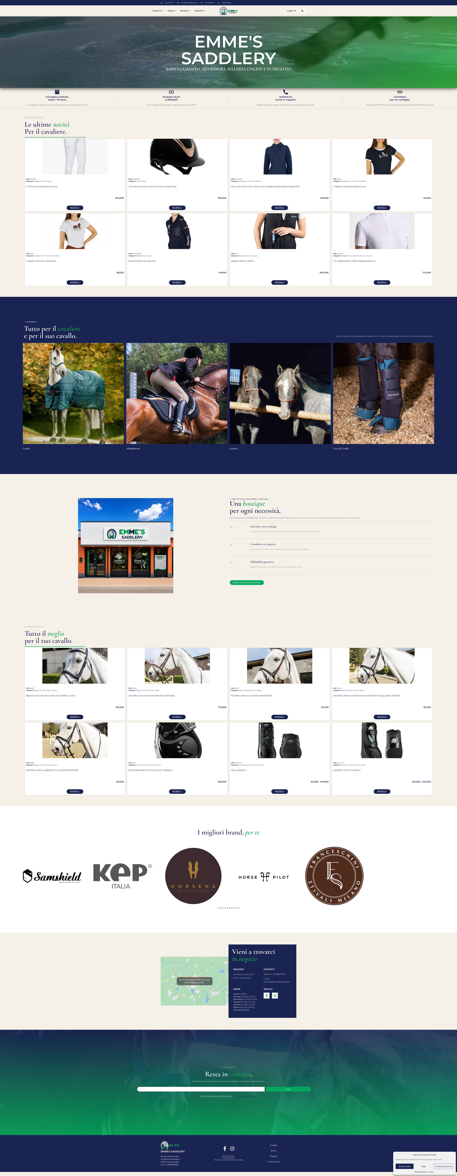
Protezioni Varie (155, 765)
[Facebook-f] (267, 996)
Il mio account (273, 1162)
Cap (137, 181)
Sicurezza (143, 181)
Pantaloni (48, 181)
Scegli (75, 208)
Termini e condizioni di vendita (228, 1160)
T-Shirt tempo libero (359, 181)
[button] (302, 11)
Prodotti (273, 1145)
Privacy (431, 1172)
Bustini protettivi (244, 256)
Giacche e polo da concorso (362, 256)
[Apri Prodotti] (163, 11)
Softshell (258, 181)
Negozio (273, 1156)
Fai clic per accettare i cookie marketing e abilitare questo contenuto (194, 981)
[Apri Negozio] (190, 11)
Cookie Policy (228, 1158)
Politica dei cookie (420, 1172)
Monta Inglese (52, 690)
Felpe (252, 181)
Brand (273, 1151)
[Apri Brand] (175, 11)
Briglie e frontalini (40, 690)
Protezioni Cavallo (142, 765)
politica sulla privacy (245, 1096)
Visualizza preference (443, 1166)
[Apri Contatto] (205, 11)
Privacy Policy (228, 1156)
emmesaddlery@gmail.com (277, 982)
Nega (424, 1166)
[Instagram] (275, 996)
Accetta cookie (404, 1166)
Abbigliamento (39, 181)
